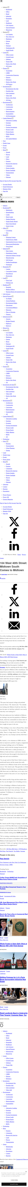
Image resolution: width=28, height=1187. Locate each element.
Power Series (6, 459)
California (2, 973)
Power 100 (6, 497)
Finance (5, 68)
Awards (8, 152)
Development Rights (11, 303)
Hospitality (9, 18)
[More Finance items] (8, 68)
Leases (5, 52)
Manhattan (9, 39)
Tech (4, 141)
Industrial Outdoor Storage (13, 255)
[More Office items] (7, 228)
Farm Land (9, 280)
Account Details (7, 184)
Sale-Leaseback (10, 93)
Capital (5, 1106)
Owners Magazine (8, 499)
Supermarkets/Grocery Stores (14, 242)
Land (7, 21)
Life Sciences (9, 25)
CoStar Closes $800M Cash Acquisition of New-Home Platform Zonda (13, 878)
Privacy (24, 554)
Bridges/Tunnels (10, 321)
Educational (9, 305)
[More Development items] (11, 102)
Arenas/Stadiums (10, 301)
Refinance (8, 79)
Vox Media (17, 851)
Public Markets (10, 134)
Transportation (10, 172)
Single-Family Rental (12, 221)
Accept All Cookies (14, 1184)
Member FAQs (7, 189)
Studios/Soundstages (11, 262)
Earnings (8, 123)
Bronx (7, 43)
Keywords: (3, 849)
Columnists (9, 166)
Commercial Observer (22, 1159)
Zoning (8, 450)
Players (8, 154)
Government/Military (11, 307)
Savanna (2, 667)
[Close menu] (1, 199)
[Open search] (1, 195)
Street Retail (9, 246)
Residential (9, 9)
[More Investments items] (10, 86)
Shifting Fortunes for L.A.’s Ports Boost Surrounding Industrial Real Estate (13, 979)
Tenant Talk (9, 61)
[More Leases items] (8, 52)
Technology (6, 439)
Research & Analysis (11, 163)
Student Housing (10, 219)
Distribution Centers (11, 253)
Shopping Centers (11, 237)
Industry (5, 205)
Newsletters (6, 491)
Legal (7, 157)
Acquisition (9, 70)
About (4, 1144)
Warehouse (9, 264)
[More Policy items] (7, 441)
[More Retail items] (7, 235)
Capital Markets (7, 118)
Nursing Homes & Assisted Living (15, 291)
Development (6, 102)
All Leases (9, 66)
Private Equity (10, 132)
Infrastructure (6, 316)
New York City (10, 36)
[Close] (26, 1171)
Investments (6, 86)
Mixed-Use (9, 30)
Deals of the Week (11, 64)
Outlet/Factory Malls (11, 239)
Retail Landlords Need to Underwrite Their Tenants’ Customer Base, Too (13, 1014)
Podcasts (8, 177)
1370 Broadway (22, 849)
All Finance (9, 84)
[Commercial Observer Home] (7, 3)
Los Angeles (9, 34)
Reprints (5, 489)
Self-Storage (9, 260)
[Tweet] (14, 607)
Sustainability (9, 113)
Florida (2, 898)
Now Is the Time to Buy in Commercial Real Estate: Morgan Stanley (14, 915)
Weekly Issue (6, 143)
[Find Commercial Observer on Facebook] (14, 539)
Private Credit (10, 129)
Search (18, 197)
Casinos (8, 269)
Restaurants (9, 276)
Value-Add (9, 95)
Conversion (9, 109)
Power (4, 147)
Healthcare (9, 23)
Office (7, 11)
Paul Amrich (9, 851)
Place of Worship (10, 312)
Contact (5, 486)
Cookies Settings (14, 1180)
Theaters (8, 314)
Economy (8, 125)
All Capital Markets (11, 138)
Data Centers (9, 251)
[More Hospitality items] (10, 267)
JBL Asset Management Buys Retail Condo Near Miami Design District (13, 903)
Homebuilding (10, 212)
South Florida (9, 50)
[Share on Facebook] (14, 595)
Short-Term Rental (11, 223)
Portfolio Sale (9, 91)
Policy (7, 159)
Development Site (11, 1083)
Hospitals (8, 287)
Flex (7, 233)
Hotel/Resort (9, 273)
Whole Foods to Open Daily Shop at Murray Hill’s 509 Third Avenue (13, 944)
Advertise (5, 484)
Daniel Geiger (4, 574)
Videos (8, 175)
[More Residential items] (10, 208)
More (4, 150)
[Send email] (14, 631)
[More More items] (7, 150)
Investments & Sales (8, 384)
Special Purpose (10, 27)
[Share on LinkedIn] (14, 619)
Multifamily (9, 210)
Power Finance (7, 495)
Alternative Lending (11, 120)
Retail (7, 14)
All (7, 364)
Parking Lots (9, 282)
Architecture (9, 104)
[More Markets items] (8, 32)
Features (8, 161)
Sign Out (18, 181)
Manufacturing (10, 257)
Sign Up (6, 181)
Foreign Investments (11, 127)
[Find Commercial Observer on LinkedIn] (14, 551)
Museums (8, 310)
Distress (8, 77)
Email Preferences (8, 186)
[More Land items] (7, 278)
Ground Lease (10, 57)
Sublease (8, 59)
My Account (12, 181)
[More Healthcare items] (10, 285)
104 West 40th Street (12, 849)
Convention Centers (11, 271)
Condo (8, 214)
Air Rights (9, 298)
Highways (8, 323)
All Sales (8, 100)
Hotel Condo (9, 217)
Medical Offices (10, 289)
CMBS (8, 73)
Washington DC (10, 48)
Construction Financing (12, 75)
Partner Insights (10, 168)
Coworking (9, 230)
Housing (8, 443)
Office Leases (9, 55)
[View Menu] (1, 1)
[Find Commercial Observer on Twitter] (14, 527)
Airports (8, 319)
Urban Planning (10, 448)
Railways (8, 326)
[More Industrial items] (9, 249)
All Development (10, 116)
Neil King (2, 851)
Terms (19, 554)
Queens (8, 41)
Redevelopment (10, 111)
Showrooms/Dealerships (12, 244)
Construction (9, 107)
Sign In (2, 181)
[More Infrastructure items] (11, 317)
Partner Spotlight (10, 170)
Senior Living (9, 226)
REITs (7, 136)
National (8, 45)
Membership (9, 1146)
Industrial (8, 16)
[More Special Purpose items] (13, 296)
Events (5, 145)
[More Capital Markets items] (13, 118)
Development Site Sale (12, 89)
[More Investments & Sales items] (15, 385)
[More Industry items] (8, 7)
